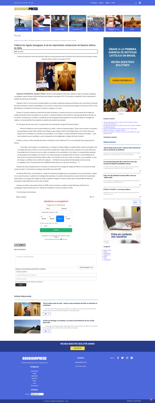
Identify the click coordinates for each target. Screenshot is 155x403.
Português (94, 2)
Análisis (105, 252)
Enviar (21, 285)
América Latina (107, 250)
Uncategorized (107, 260)
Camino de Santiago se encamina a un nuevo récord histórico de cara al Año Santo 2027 (68, 321)
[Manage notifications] (151, 399)
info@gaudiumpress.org (80, 362)
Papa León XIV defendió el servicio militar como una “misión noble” (120, 128)
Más (46, 314)
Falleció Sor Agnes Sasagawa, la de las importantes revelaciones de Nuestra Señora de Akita (55, 46)
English (107, 2)
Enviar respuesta (85, 267)
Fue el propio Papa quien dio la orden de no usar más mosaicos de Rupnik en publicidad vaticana (120, 163)
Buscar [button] (121, 114)
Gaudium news (18, 40)
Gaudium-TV (106, 255)
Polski (113, 2)
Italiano (101, 2)
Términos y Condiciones (134, 401)
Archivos (28, 394)
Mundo (17, 35)
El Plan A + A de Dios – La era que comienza (114, 130)
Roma (105, 258)
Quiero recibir (77, 348)
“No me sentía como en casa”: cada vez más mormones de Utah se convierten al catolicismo (70, 304)
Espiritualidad (106, 253)
